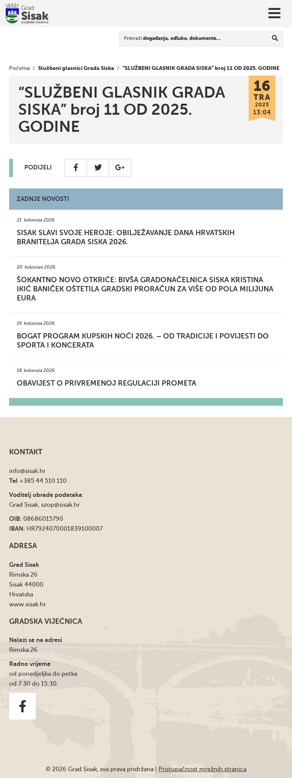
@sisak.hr (33, 471)
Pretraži (172, 38)
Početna (19, 68)
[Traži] (275, 38)
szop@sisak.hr (60, 504)
